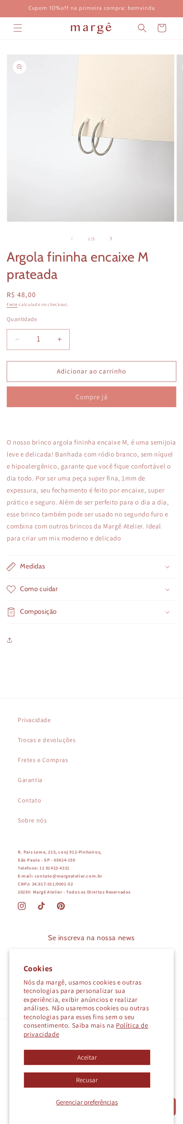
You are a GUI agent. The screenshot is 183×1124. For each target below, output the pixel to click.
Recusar (87, 1080)
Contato (29, 800)
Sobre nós (32, 820)
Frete (12, 304)
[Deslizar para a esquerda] (72, 238)
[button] (18, 28)
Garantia (30, 780)
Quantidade (22, 319)
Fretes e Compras (43, 760)
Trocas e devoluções (47, 740)
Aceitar (87, 1057)
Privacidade (34, 720)
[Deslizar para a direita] (111, 238)
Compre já (92, 397)
